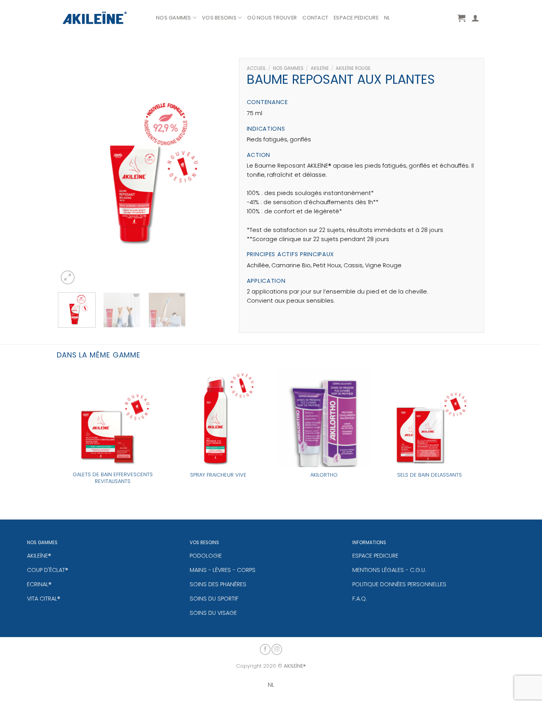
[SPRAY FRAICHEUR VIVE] (218, 418)
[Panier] (461, 18)
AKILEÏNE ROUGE (353, 68)
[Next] (217, 170)
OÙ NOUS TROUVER (272, 17)
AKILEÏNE (320, 68)
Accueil (256, 68)
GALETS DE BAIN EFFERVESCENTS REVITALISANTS (113, 478)
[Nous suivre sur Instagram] (276, 649)
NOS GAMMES (173, 17)
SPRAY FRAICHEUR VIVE (218, 475)
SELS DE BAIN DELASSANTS (429, 475)
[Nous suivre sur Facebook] (265, 649)
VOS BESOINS (219, 17)
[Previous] (71, 170)
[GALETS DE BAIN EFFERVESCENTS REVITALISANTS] (112, 418)
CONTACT (315, 17)
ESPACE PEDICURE (356, 17)
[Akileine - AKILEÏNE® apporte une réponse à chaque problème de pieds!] (103, 18)
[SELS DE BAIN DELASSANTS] (430, 418)
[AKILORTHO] (324, 418)
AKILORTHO (324, 475)
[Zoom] (68, 277)
